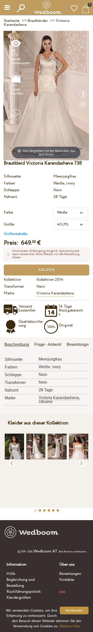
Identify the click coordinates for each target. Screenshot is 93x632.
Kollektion (12, 279)
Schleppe (11, 190)
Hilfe (10, 574)
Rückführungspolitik (23, 591)
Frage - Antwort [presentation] (47, 344)
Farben (9, 183)
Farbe (8, 212)
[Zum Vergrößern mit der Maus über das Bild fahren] (46, 95)
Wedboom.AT (45, 551)
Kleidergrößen (18, 597)
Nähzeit (10, 196)
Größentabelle (16, 234)
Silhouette (12, 176)
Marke (9, 293)
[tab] (18, 345)
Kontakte (66, 580)
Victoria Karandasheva (55, 293)
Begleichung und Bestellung (20, 582)
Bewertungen (70, 574)
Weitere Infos (70, 626)
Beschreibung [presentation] (16, 344)
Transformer (14, 286)
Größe (9, 224)
